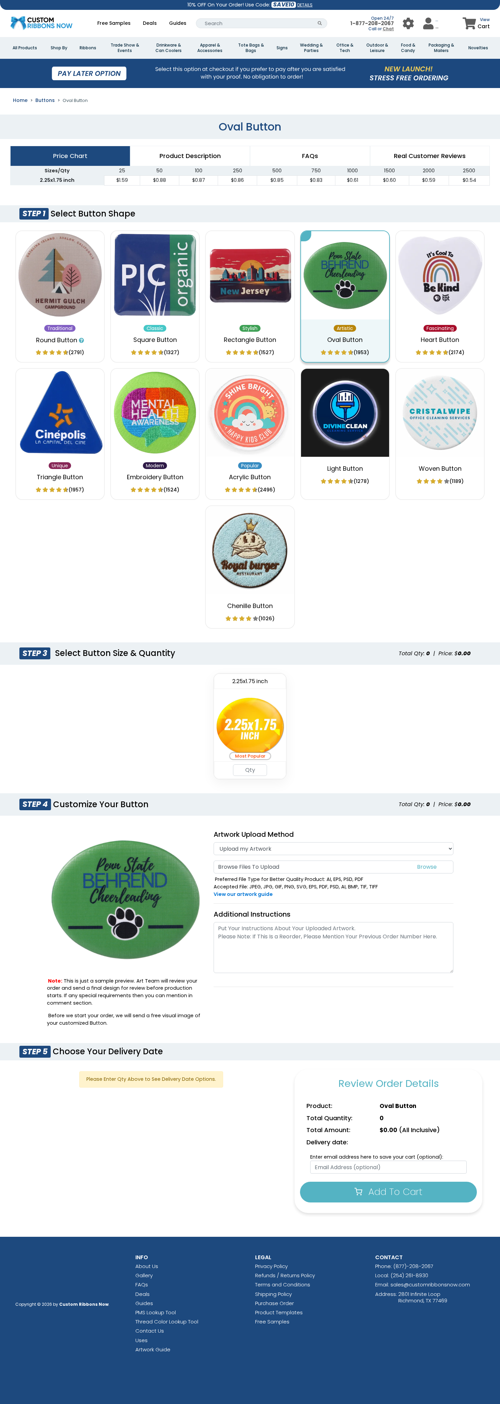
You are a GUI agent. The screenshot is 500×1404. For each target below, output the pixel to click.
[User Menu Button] (408, 23)
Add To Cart (394, 1191)
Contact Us (149, 1330)
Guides (177, 23)
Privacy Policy (271, 1266)
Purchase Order (274, 1303)
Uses (141, 1340)
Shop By (59, 48)
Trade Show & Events (125, 47)
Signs (282, 48)
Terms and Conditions (282, 1284)
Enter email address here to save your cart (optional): (376, 1157)
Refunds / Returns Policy (285, 1275)
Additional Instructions (252, 914)
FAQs (141, 1284)
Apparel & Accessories (209, 47)
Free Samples (114, 23)
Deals (150, 23)
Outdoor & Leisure (377, 47)
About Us (146, 1266)
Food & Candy (408, 47)
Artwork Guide (152, 1349)
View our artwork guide (243, 894)
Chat (388, 29)
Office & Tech (344, 47)
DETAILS (305, 5)
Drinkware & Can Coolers (168, 47)
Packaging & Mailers (441, 47)
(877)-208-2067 (413, 1266)
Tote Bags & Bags (251, 47)
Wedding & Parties (311, 47)
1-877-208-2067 (372, 23)
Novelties (478, 48)
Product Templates (279, 1312)
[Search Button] (320, 23)
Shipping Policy (273, 1294)
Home (20, 100)
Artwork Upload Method (254, 834)
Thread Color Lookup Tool (166, 1321)
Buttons (45, 100)
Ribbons (88, 48)
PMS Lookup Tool (155, 1312)
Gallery (144, 1275)
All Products (25, 48)
